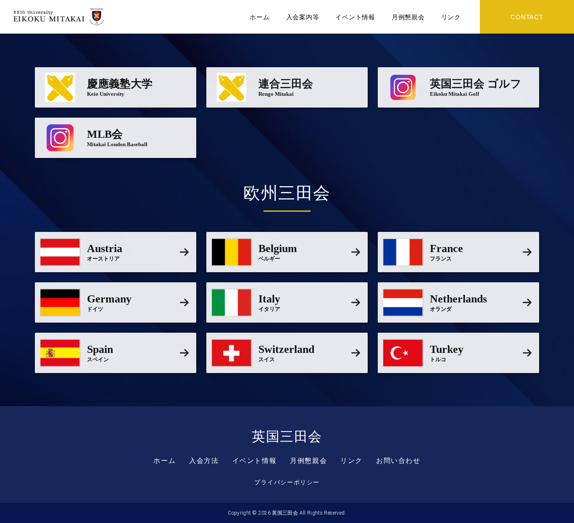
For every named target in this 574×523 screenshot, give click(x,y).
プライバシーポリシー (287, 482)
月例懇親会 (408, 17)
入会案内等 (302, 17)
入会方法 (204, 461)
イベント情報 (355, 17)
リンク (451, 17)
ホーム (259, 17)
